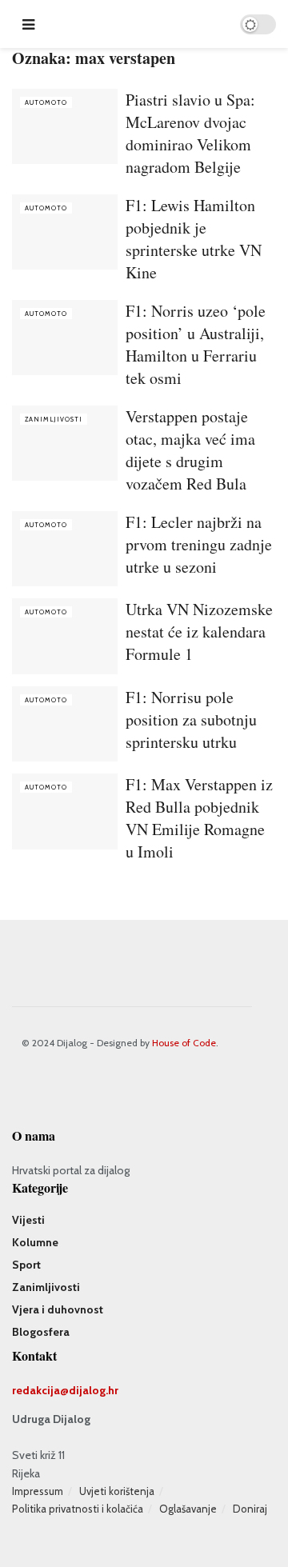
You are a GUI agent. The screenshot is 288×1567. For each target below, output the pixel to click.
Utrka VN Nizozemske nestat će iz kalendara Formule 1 (199, 631)
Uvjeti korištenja (116, 1491)
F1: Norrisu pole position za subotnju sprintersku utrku (191, 719)
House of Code (184, 1043)
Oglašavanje (188, 1508)
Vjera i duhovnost (57, 1309)
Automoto (46, 102)
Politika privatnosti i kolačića (77, 1508)
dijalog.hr (93, 1390)
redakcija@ (40, 1390)
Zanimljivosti (53, 419)
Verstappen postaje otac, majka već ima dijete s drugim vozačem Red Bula (190, 450)
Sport (26, 1264)
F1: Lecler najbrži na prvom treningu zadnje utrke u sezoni (199, 544)
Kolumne (35, 1242)
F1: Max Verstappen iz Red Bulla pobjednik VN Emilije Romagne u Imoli (199, 818)
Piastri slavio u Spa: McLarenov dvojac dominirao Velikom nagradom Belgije (190, 133)
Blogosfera (41, 1332)
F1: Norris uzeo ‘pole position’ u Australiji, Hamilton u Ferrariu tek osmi (196, 344)
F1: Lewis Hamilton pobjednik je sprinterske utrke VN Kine (194, 238)
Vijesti (28, 1220)
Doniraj (250, 1508)
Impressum (37, 1491)
